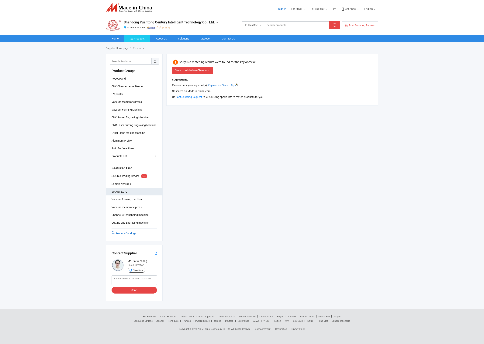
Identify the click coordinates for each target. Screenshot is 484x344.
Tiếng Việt (322, 320)
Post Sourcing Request (362, 25)
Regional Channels (286, 316)
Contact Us (228, 38)
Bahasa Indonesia (341, 320)
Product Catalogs (126, 233)
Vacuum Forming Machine (127, 109)
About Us (161, 38)
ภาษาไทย (298, 320)
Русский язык (202, 320)
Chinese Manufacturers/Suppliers (197, 316)
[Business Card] (155, 253)
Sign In (282, 9)
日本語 (277, 320)
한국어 (266, 320)
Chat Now (138, 270)
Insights (338, 316)
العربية (256, 320)
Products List (119, 156)
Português (173, 320)
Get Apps (350, 9)
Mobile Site (324, 316)
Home (115, 38)
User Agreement (263, 328)
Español (160, 320)
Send (134, 290)
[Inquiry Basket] (335, 9)
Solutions (183, 38)
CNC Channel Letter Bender (127, 86)
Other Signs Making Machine (128, 133)
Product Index (307, 316)
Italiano (217, 320)
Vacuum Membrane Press (127, 102)
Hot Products (149, 316)
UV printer (117, 94)
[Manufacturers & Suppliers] (130, 7)
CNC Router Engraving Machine (130, 117)
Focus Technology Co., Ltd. (217, 328)
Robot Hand (119, 78)
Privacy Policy (298, 328)
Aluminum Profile (122, 140)
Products (139, 38)
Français (186, 320)
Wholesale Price (247, 316)
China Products (168, 316)
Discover (205, 38)
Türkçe (310, 320)
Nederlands (243, 320)
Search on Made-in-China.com (192, 70)
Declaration (281, 328)
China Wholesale (226, 316)
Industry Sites (266, 316)
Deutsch (229, 320)
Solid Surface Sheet (123, 148)
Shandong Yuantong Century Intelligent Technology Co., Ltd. (169, 22)
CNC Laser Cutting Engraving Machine (134, 125)
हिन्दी (287, 320)
